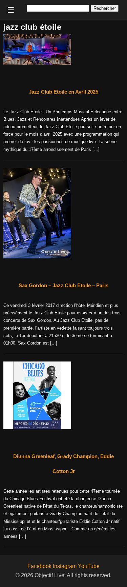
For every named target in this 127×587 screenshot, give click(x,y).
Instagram (65, 566)
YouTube (89, 566)
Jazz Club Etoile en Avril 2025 (63, 92)
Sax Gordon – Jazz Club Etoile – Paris (63, 285)
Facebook (39, 566)
